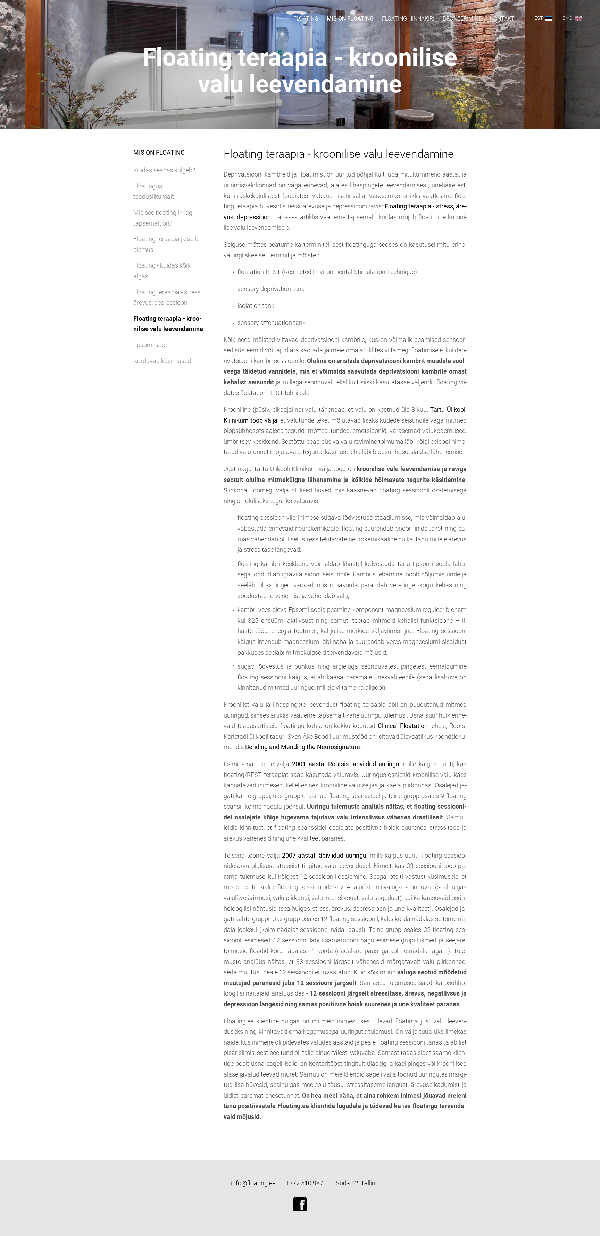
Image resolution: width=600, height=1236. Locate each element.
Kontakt (502, 18)
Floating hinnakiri (408, 18)
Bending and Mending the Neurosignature (302, 747)
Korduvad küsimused (162, 361)
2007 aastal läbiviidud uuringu (324, 855)
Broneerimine (462, 18)
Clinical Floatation (403, 725)
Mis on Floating (350, 18)
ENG (567, 18)
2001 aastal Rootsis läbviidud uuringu (346, 764)
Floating (305, 18)
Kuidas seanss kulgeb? (164, 170)
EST (538, 18)
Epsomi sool (150, 345)
